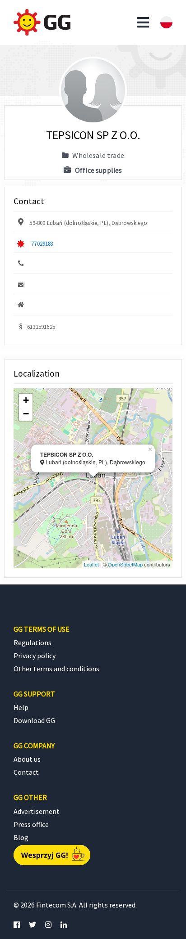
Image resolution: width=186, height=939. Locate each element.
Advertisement (37, 811)
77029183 (42, 243)
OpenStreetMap (125, 564)
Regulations (32, 642)
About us (27, 759)
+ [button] (26, 400)
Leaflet (91, 564)
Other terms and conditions (56, 668)
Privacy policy (35, 655)
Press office (31, 824)
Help (21, 707)
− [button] (26, 413)
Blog (21, 837)
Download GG (34, 720)
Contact (26, 772)
